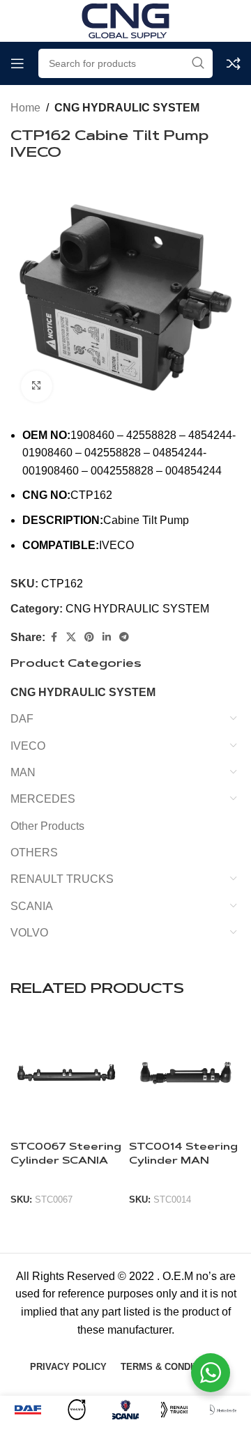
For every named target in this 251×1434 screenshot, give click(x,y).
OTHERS (34, 852)
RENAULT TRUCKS (62, 879)
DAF (21, 719)
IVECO (27, 746)
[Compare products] (234, 63)
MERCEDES (42, 799)
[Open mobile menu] (17, 63)
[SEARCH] (198, 63)
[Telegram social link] (124, 637)
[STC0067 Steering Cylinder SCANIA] (66, 1076)
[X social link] (71, 637)
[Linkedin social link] (106, 637)
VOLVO (29, 933)
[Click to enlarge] (36, 386)
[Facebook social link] (53, 637)
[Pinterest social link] (89, 637)
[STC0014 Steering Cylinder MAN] (185, 1076)
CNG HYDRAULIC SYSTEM (126, 108)
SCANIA (31, 906)
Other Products (47, 826)
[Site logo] (125, 20)
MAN (23, 772)
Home (25, 108)
